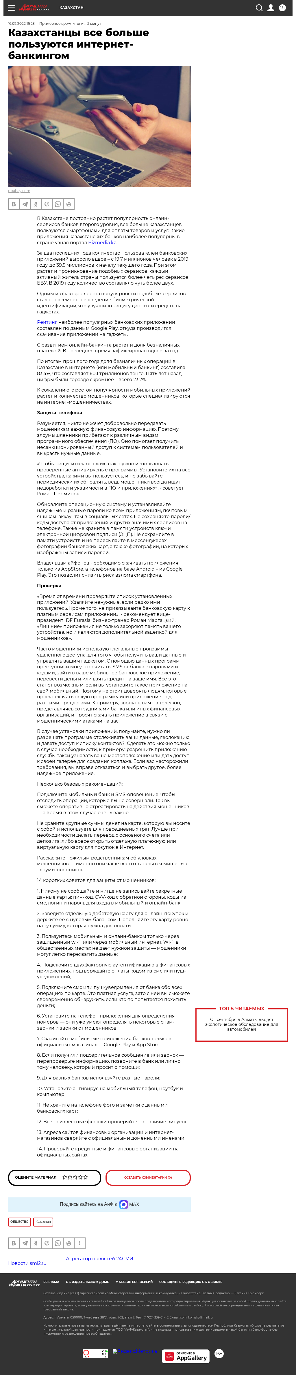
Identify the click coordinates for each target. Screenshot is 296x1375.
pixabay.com (19, 191)
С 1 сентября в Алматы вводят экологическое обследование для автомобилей (241, 1024)
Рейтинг (47, 322)
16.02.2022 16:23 (21, 23)
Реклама (51, 1282)
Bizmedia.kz (102, 242)
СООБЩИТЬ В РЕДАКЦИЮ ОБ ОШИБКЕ (190, 1282)
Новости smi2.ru (27, 1263)
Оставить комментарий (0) (148, 1178)
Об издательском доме (87, 1282)
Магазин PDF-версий (134, 1282)
